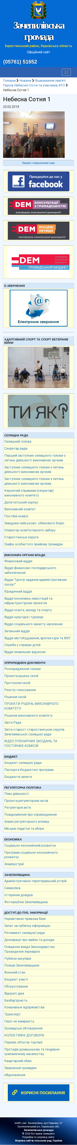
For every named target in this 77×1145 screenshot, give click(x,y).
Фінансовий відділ (18, 561)
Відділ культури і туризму (23, 617)
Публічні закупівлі (17, 959)
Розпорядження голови (22, 669)
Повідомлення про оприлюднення (30, 815)
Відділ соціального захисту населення (33, 624)
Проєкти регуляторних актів (26, 801)
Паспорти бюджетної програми (29, 770)
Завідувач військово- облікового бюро (34, 523)
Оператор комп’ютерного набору (29, 530)
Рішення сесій (15, 697)
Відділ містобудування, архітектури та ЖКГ (37, 638)
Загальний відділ (17, 631)
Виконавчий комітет (20, 509)
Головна (9, 81)
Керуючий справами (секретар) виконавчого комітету (29, 493)
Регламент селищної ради (24, 933)
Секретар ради (15, 448)
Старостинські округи (21, 537)
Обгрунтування (16, 986)
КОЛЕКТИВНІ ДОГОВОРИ (24, 1035)
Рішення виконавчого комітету (28, 715)
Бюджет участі (16, 979)
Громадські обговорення (23, 1028)
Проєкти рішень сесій (21, 676)
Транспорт (12, 1014)
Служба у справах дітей (22, 645)
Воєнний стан (14, 972)
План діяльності (16, 794)
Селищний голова (17, 441)
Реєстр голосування (20, 690)
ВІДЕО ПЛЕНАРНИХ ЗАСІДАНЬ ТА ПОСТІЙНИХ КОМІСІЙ (30, 743)
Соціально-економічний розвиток (30, 845)
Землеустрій (14, 864)
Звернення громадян (20, 1068)
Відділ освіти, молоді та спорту (28, 610)
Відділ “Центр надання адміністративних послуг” (35, 582)
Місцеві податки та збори (24, 829)
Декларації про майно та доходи (29, 940)
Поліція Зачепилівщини (21, 965)
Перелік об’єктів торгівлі (23, 1042)
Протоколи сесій (17, 683)
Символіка (12, 888)
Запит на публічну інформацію (27, 926)
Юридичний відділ (18, 591)
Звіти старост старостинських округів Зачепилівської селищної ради (34, 732)
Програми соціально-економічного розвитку (31, 855)
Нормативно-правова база (25, 919)
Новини (25, 81)
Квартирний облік (18, 1061)
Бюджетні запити (18, 777)
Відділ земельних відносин (25, 652)
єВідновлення (14, 1075)
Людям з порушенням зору (38, 163)
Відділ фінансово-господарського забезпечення (30, 570)
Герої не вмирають (19, 1021)
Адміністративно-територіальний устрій (35, 881)
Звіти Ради (12, 722)
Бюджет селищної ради (22, 763)
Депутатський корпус (21, 502)
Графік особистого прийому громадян (33, 544)
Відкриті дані (14, 993)
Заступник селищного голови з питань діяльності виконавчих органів (34, 469)
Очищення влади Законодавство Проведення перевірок (29, 949)
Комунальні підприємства (24, 1007)
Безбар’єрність (16, 1000)
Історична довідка (18, 895)
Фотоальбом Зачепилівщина (26, 902)
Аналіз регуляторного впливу (26, 822)
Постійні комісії (16, 516)
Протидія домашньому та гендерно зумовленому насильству (32, 1051)
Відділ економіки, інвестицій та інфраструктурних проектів (28, 601)
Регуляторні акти (17, 807)
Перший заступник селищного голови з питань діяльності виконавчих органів (35, 458)
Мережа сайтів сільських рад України (38, 1140)
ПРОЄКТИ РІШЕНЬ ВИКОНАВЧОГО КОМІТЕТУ (31, 706)
